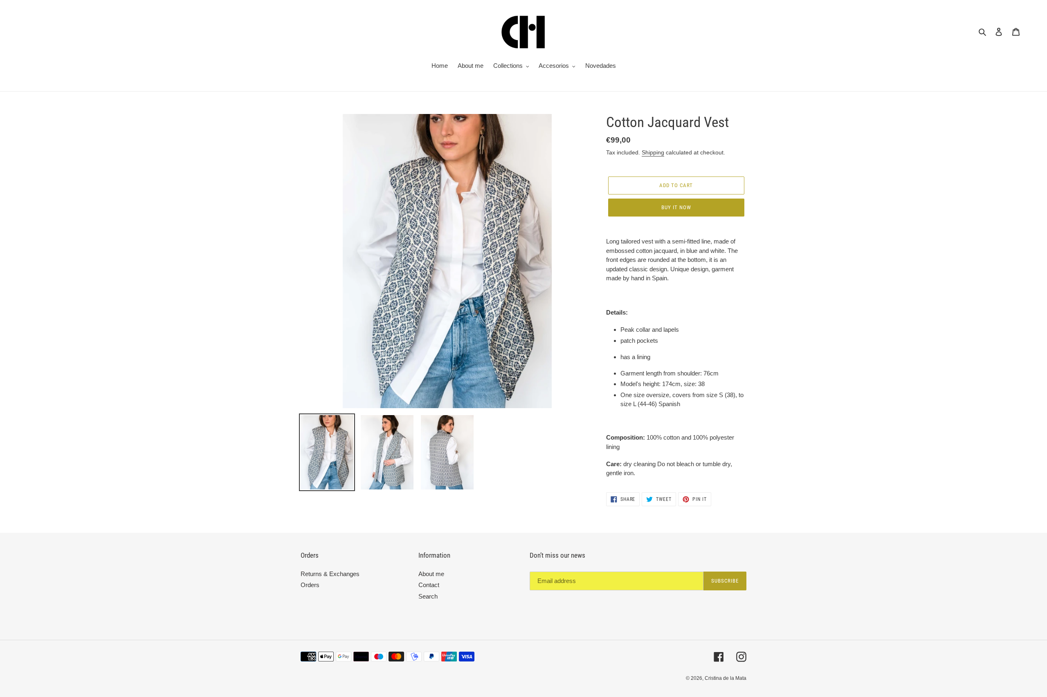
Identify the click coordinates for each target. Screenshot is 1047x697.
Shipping (653, 152)
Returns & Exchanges (330, 573)
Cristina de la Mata (725, 678)
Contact (428, 584)
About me (431, 573)
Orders (310, 584)
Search (428, 596)
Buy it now (676, 207)
